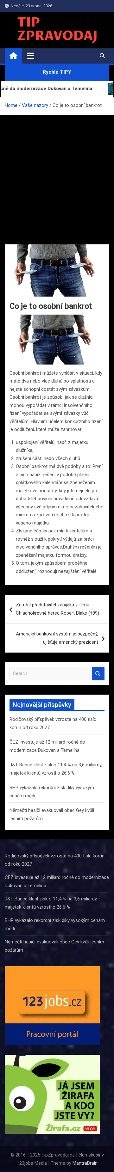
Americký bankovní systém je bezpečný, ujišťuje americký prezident (57, 638)
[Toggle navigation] (30, 55)
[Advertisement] (57, 175)
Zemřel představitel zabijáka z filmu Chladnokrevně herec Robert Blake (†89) (57, 609)
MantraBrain (85, 1163)
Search (98, 673)
